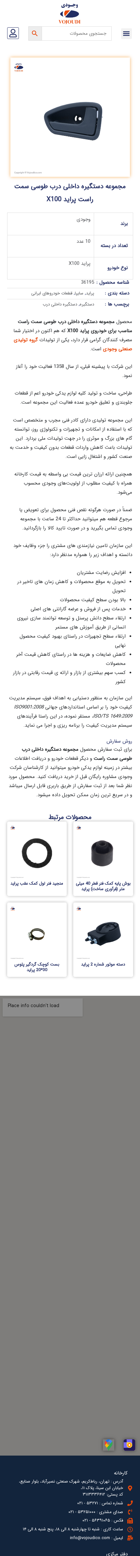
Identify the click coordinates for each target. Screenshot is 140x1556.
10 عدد (84, 241)
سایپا (79, 293)
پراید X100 (80, 263)
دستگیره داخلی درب (60, 304)
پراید (90, 293)
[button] (126, 33)
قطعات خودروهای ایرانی (51, 293)
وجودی (84, 219)
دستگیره (87, 304)
